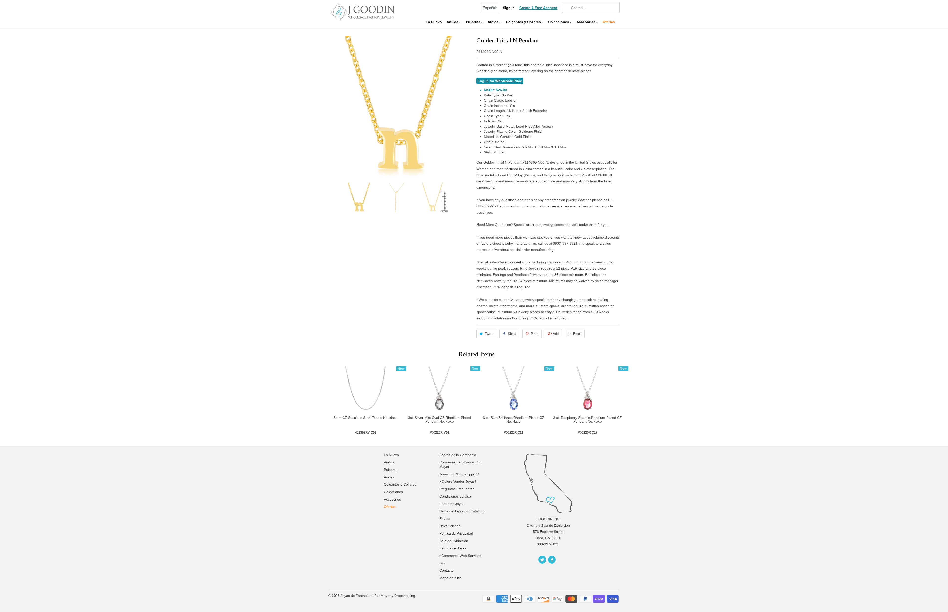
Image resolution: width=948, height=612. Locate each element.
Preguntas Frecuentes (456, 489)
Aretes (493, 22)
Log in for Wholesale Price (500, 81)
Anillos (453, 22)
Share (512, 334)
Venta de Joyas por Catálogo (462, 511)
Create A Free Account (538, 7)
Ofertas (609, 22)
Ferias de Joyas (451, 504)
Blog (442, 563)
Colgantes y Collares (524, 22)
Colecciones (559, 22)
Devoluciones (449, 526)
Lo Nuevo (434, 22)
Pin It (534, 334)
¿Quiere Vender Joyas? (457, 481)
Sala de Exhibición (453, 541)
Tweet (489, 334)
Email (577, 334)
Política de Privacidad (456, 533)
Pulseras (473, 22)
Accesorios (586, 22)
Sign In (509, 7)
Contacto (446, 570)
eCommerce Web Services (460, 556)
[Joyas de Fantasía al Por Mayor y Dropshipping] (362, 11)
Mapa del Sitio (450, 578)
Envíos (444, 519)
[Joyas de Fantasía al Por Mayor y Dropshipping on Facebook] (552, 560)
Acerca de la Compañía (457, 455)
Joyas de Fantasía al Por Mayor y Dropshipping (378, 596)
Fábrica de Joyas (452, 548)
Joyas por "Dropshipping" (459, 474)
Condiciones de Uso (455, 496)
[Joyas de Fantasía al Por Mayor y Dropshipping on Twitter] (542, 560)
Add (556, 334)
